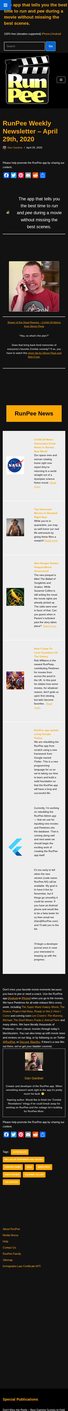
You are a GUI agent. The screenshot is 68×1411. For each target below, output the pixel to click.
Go (51, 46)
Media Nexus (10, 1235)
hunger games (13, 1167)
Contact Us (9, 1247)
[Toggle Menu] (5, 5)
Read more (51, 540)
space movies (12, 1174)
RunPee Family (12, 1253)
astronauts (20, 1152)
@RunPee (9, 1041)
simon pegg (44, 1167)
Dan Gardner (15, 147)
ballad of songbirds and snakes (24, 1159)
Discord (24, 1041)
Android (56, 33)
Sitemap (8, 1259)
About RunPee (11, 1229)
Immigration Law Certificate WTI (22, 1266)
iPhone (46, 33)
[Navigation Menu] (61, 80)
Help (5, 1241)
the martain (11, 1182)
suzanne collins (34, 1174)
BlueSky (35, 1041)
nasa (29, 1167)
